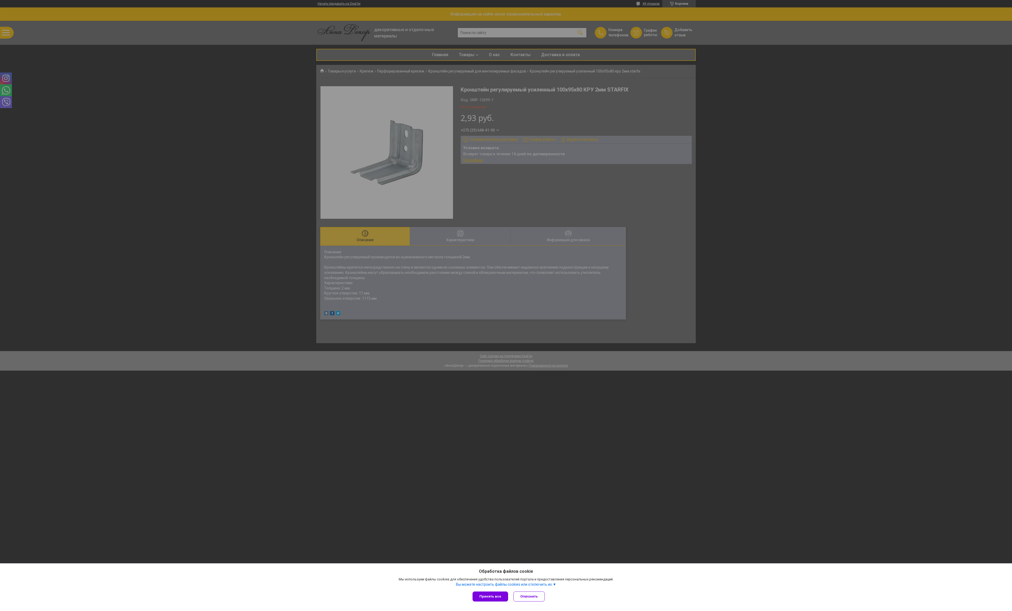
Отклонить (529, 596)
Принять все (490, 596)
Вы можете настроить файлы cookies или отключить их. (504, 584)
